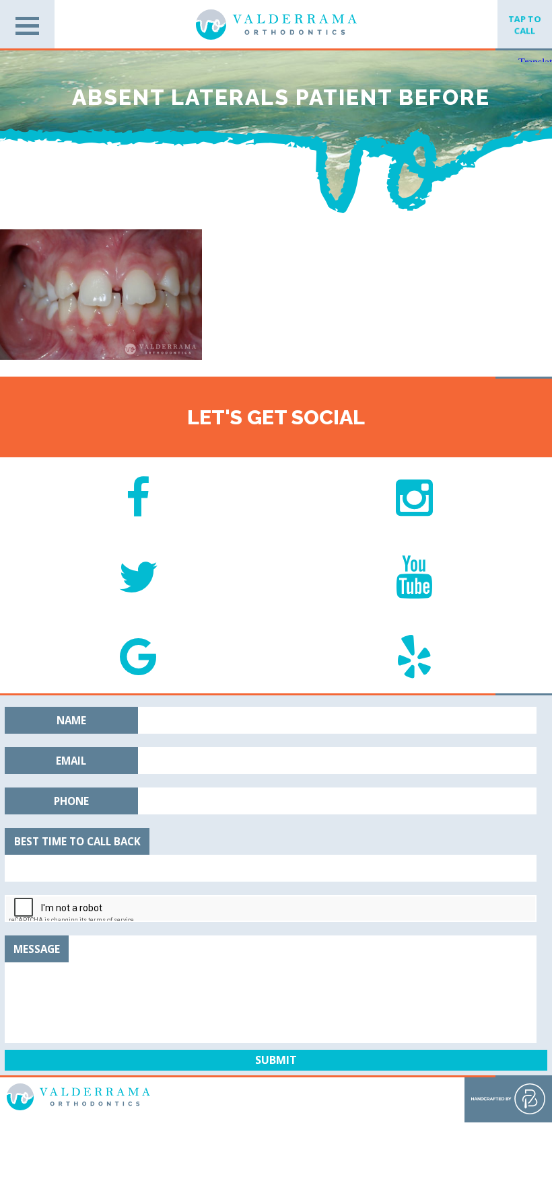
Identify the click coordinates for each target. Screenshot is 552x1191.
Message (36, 949)
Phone (71, 801)
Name (71, 720)
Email (71, 760)
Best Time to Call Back (77, 841)
